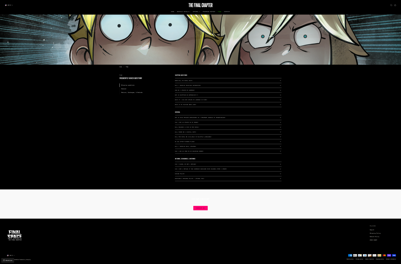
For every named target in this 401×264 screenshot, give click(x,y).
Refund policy (350, 259)
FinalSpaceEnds (14, 259)
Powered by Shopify (25, 259)
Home (120, 66)
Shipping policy (380, 259)
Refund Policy (374, 236)
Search (372, 230)
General (123, 88)
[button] (391, 5)
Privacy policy (359, 259)
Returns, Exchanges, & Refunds (132, 92)
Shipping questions (128, 85)
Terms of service (369, 259)
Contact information (391, 259)
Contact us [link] (200, 208)
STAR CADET (373, 240)
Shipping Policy (375, 233)
